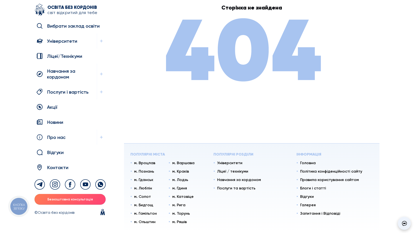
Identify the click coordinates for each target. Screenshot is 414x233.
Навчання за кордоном (239, 179)
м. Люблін (143, 188)
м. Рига (178, 205)
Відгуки (307, 196)
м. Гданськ (143, 179)
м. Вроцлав (144, 163)
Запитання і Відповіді (320, 213)
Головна (308, 163)
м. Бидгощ (143, 205)
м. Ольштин (144, 221)
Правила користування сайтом (329, 179)
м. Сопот (142, 196)
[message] (404, 223)
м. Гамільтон (145, 213)
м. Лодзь (180, 179)
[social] (39, 184)
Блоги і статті (313, 188)
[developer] (103, 212)
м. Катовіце (183, 196)
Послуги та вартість (236, 188)
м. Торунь (181, 213)
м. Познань (144, 171)
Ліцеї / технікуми (232, 171)
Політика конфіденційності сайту (331, 171)
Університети (229, 163)
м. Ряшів (179, 221)
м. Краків (180, 171)
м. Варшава (183, 163)
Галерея (308, 205)
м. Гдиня (179, 188)
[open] (101, 41)
